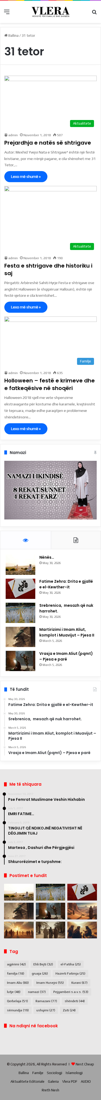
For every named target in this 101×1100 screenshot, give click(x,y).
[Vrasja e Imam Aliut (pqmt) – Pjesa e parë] (20, 661)
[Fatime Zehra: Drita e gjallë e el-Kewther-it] (20, 589)
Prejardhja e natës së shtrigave (47, 142)
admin (13, 135)
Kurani (79, 983)
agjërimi (16, 964)
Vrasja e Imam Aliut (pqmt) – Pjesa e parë (66, 656)
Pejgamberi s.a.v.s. (70, 992)
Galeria (53, 1081)
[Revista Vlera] (50, 12)
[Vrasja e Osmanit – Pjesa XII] (50, 930)
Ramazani (46, 1001)
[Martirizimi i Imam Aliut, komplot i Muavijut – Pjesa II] (20, 637)
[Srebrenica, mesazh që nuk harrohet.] (20, 613)
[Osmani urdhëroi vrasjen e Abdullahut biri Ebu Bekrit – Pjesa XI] (82, 930)
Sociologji (54, 1073)
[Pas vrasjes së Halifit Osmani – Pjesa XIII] (19, 930)
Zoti (69, 1010)
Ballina (13, 36)
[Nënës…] (20, 565)
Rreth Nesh (50, 1090)
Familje (37, 1073)
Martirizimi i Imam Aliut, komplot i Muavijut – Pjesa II (66, 632)
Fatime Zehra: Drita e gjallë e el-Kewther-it (66, 584)
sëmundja (18, 1010)
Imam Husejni (50, 983)
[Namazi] (50, 518)
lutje (13, 992)
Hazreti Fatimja (70, 973)
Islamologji (74, 1073)
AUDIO (86, 1081)
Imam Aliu (18, 983)
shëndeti (75, 1001)
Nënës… (46, 557)
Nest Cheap (85, 1064)
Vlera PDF (69, 1081)
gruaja (40, 973)
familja (15, 973)
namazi (37, 992)
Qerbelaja (17, 1001)
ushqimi (45, 1010)
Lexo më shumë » (26, 176)
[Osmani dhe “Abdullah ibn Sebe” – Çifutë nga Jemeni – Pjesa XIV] (82, 911)
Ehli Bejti (43, 964)
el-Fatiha (71, 964)
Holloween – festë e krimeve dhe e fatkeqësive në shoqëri (49, 384)
